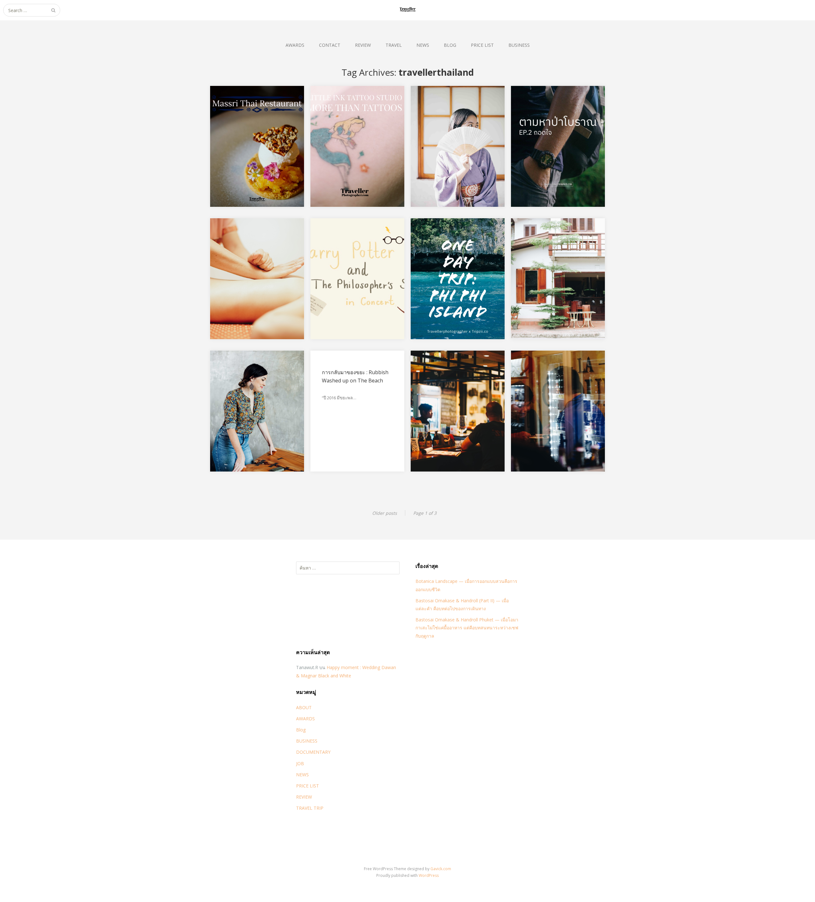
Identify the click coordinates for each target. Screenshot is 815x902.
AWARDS (295, 45)
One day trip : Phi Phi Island (454, 239)
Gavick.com (440, 868)
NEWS (422, 45)
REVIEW (363, 45)
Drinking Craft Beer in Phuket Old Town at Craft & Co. (455, 380)
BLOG (450, 45)
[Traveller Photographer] (407, 10)
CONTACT (329, 45)
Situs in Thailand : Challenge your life (255, 376)
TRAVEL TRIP (309, 808)
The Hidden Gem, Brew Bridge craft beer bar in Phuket (550, 380)
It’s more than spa (243, 239)
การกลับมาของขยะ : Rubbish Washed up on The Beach (355, 376)
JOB (300, 763)
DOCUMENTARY (313, 752)
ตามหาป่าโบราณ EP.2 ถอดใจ (555, 107)
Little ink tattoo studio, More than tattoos (356, 111)
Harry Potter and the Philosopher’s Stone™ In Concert (351, 248)
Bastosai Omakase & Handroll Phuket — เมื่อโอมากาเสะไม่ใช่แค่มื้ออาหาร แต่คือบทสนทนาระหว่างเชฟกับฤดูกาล (466, 628)
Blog (301, 730)
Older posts (384, 513)
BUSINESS (519, 45)
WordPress (429, 875)
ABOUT (304, 707)
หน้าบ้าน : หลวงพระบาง (548, 239)
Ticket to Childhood (445, 107)
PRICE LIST (482, 45)
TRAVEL (394, 45)
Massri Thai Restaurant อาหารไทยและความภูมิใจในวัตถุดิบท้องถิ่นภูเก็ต (254, 115)
